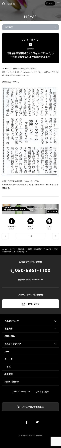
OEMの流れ (9, 336)
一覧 (30, 236)
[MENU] (58, 3)
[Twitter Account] (37, 423)
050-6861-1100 (32, 270)
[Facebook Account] (27, 423)
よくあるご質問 (42, 391)
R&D (6, 351)
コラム (7, 366)
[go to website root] (8, 4)
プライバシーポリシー (21, 391)
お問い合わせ (33, 303)
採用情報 (8, 374)
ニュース (8, 359)
